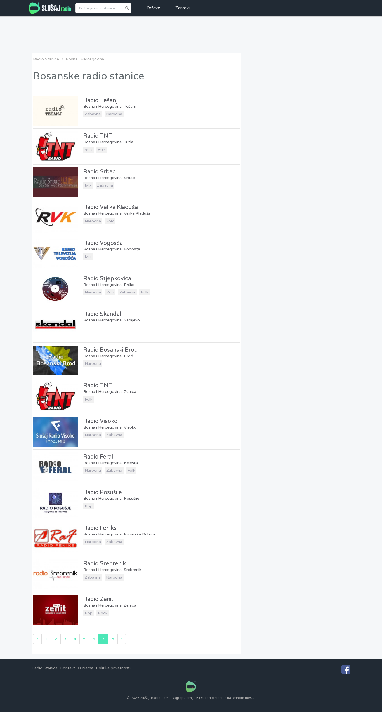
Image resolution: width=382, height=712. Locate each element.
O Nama (85, 668)
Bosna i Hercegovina (85, 59)
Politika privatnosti (113, 668)
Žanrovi (182, 7)
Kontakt (67, 668)
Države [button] (154, 7)
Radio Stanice (46, 59)
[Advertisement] (191, 34)
